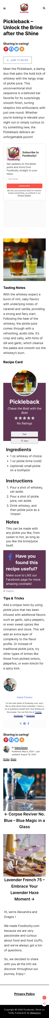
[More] (21, 49)
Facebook (18, 715)
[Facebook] (11, 49)
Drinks (6, 759)
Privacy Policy (24, 994)
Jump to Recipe (19, 60)
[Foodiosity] (24, 8)
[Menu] (4, 8)
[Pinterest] (6, 49)
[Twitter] (16, 49)
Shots (13, 759)
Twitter (38, 712)
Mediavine (35, 1013)
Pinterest (30, 715)
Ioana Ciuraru (21, 747)
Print (24, 434)
